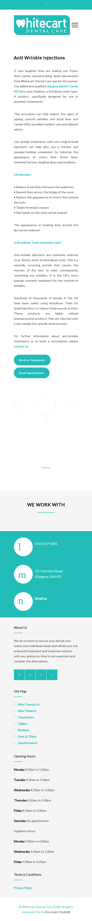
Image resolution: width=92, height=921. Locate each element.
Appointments (27, 743)
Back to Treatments (32, 360)
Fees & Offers (27, 736)
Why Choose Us (29, 704)
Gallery (22, 723)
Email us (41, 598)
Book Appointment (31, 373)
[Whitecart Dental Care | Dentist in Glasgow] (43, 25)
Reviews (23, 730)
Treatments (26, 717)
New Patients (27, 711)
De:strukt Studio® (57, 912)
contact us (21, 346)
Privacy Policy (23, 888)
